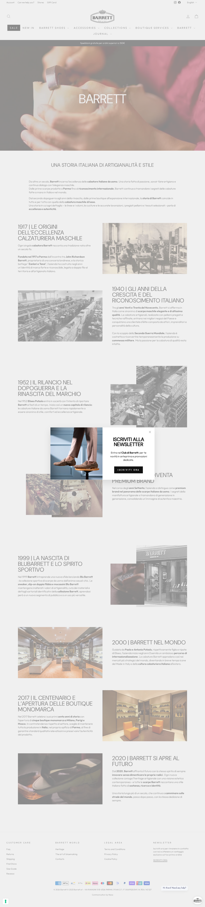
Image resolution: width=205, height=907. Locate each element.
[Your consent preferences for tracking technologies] (6, 901)
